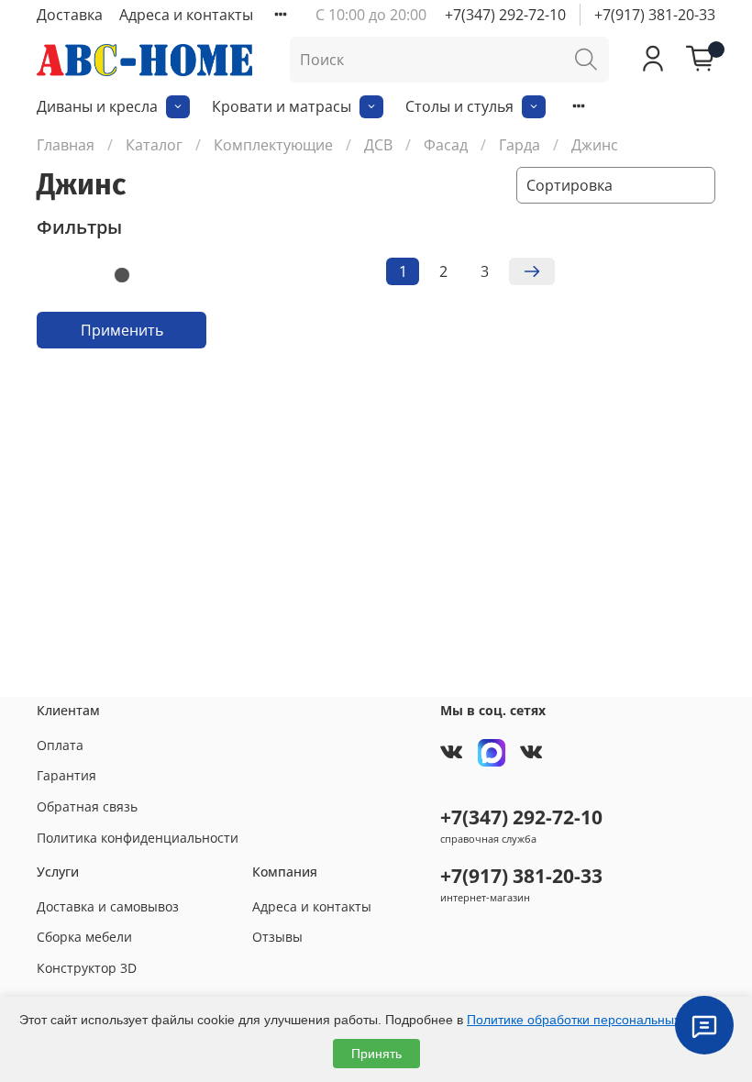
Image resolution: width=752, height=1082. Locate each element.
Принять (376, 1053)
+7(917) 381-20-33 (654, 15)
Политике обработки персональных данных (598, 1019)
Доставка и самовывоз (108, 906)
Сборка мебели (84, 936)
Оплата (60, 745)
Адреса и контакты (186, 15)
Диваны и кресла (97, 106)
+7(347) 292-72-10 (505, 15)
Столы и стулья (459, 106)
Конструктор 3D (87, 968)
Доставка (70, 15)
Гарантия (66, 775)
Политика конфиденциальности (137, 837)
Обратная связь (87, 806)
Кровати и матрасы (281, 106)
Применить (122, 330)
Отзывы (277, 936)
